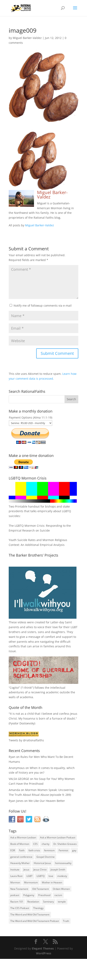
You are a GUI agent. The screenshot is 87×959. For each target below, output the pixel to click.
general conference (21, 857)
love (51, 876)
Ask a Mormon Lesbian (23, 837)
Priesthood (44, 895)
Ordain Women (61, 889)
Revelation (33, 901)
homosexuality (63, 863)
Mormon (15, 882)
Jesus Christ (40, 869)
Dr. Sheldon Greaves (65, 844)
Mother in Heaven (52, 882)
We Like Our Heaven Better (47, 801)
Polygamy (28, 895)
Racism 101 (16, 901)
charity (45, 844)
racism (58, 895)
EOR (12, 850)
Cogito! (14, 687)
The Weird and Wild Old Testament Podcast (34, 921)
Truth (66, 921)
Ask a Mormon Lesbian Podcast (57, 837)
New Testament (19, 889)
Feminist (63, 850)
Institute (14, 869)
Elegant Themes (43, 948)
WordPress (43, 953)
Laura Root (16, 876)
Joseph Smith (58, 869)
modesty (62, 876)
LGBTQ (41, 876)
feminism (49, 850)
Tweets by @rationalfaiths (26, 740)
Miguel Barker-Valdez (27, 38)
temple (62, 901)
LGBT (74, 627)
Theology (38, 908)
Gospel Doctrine (45, 857)
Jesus (26, 869)
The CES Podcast (19, 908)
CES (35, 844)
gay (74, 850)
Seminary (48, 901)
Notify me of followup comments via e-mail (43, 305)
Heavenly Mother (20, 863)
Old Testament (40, 889)
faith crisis (34, 850)
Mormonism (31, 882)
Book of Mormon (19, 844)
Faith (21, 850)
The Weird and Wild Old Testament (29, 914)
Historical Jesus (42, 863)
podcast (14, 895)
